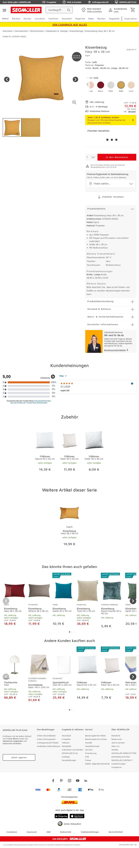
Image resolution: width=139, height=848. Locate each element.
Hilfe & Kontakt (74, 2)
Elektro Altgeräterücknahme (97, 764)
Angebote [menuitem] (114, 18)
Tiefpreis (65, 742)
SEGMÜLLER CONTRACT (122, 760)
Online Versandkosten (46, 735)
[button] (74, 102)
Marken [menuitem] (101, 18)
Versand (131, 111)
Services (89, 749)
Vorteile (114, 749)
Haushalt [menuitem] (67, 18)
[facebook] (53, 781)
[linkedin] (85, 781)
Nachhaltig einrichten (120, 757)
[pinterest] (61, 781)
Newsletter (66, 746)
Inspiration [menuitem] (130, 18)
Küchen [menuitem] (16, 18)
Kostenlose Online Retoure (48, 746)
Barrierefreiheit (116, 832)
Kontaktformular (92, 746)
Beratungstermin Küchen (96, 739)
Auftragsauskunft (100, 2)
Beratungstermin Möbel (95, 735)
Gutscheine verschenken (72, 749)
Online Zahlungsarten (46, 739)
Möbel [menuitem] (5, 18)
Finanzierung (90, 753)
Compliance (116, 767)
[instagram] (69, 781)
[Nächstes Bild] (75, 79)
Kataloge (66, 757)
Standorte (115, 735)
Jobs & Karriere (118, 742)
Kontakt (88, 742)
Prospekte (51, 2)
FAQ (87, 757)
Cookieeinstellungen (90, 832)
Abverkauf (66, 735)
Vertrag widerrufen (126, 845)
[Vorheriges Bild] (7, 79)
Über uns (115, 746)
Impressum (32, 832)
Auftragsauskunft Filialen (48, 742)
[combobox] (90, 157)
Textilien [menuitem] (53, 18)
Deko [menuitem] (91, 18)
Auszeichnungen (118, 764)
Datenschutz (65, 832)
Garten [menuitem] (27, 18)
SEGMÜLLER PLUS (127, 2)
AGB (48, 832)
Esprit (87, 55)
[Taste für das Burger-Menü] (4, 10)
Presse (88, 760)
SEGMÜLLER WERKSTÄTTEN (123, 753)
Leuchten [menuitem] (40, 18)
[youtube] (77, 781)
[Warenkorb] (133, 10)
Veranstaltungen (69, 760)
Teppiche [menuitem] (80, 18)
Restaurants (116, 739)
